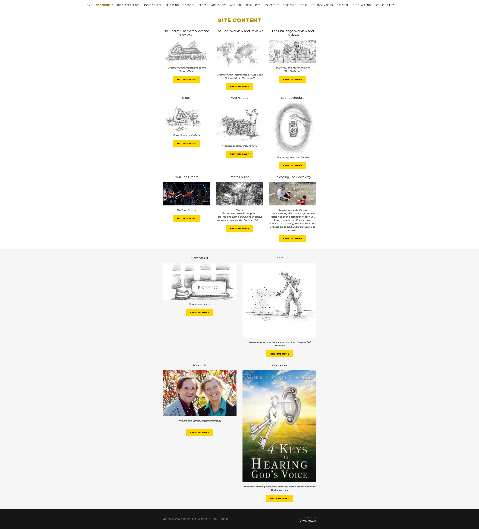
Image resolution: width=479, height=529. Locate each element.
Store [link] (303, 5)
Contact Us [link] (271, 5)
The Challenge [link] (362, 5)
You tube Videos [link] (322, 5)
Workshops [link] (218, 5)
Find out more (186, 79)
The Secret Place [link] (128, 5)
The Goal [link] (343, 5)
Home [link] (88, 5)
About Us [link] (236, 5)
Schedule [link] (289, 5)
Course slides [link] (385, 5)
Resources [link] (253, 5)
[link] (308, 520)
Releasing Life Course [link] (180, 5)
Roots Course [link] (152, 5)
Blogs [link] (202, 5)
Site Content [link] (104, 5)
